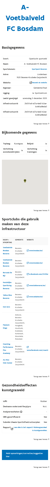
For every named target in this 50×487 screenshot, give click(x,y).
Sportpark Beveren (39, 69)
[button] (25, 181)
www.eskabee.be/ (36, 297)
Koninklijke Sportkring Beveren (7, 285)
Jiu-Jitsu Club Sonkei (7, 361)
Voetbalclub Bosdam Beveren (7, 250)
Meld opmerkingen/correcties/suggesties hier (24, 455)
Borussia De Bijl (7, 274)
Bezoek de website (39, 83)
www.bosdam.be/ (36, 250)
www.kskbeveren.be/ (37, 285)
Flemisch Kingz (6, 326)
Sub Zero (6, 307)
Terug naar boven (40, 124)
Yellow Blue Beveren (7, 296)
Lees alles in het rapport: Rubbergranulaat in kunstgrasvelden (30, 429)
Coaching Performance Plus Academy (8, 348)
